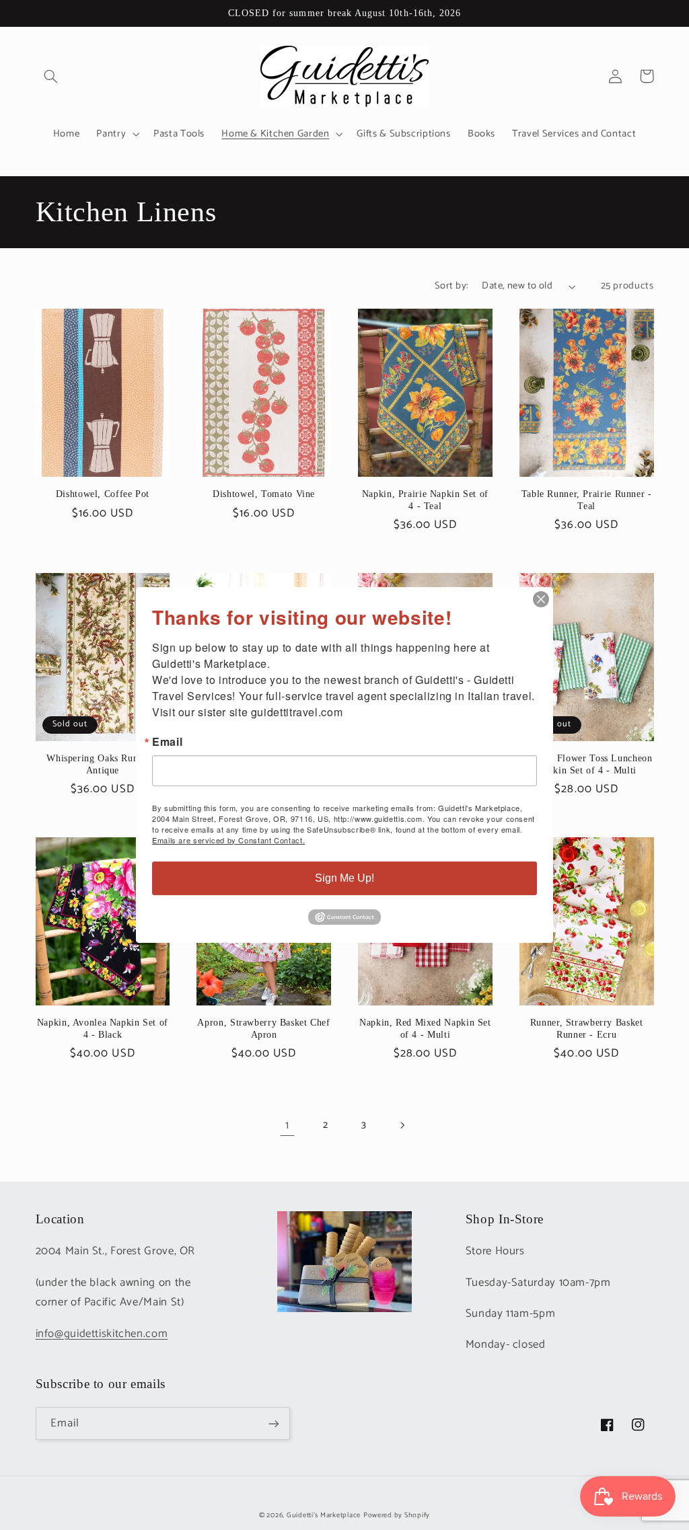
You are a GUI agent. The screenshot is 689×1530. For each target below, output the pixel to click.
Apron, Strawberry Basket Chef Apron (263, 1029)
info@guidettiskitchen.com (102, 1334)
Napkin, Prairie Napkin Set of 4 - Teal (425, 500)
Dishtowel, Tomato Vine (264, 494)
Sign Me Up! (344, 878)
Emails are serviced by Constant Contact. (228, 840)
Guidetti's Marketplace (324, 1515)
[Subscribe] (273, 1423)
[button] (51, 76)
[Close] (541, 599)
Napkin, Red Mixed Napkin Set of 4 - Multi (425, 1029)
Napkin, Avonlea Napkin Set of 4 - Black (102, 1029)
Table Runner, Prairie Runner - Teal (586, 500)
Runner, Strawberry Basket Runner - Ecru (586, 1029)
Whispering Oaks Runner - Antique (102, 764)
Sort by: (451, 286)
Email (167, 741)
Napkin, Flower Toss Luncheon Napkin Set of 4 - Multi (587, 764)
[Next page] (401, 1125)
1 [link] (287, 1125)
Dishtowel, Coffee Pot (102, 494)
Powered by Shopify (396, 1515)
